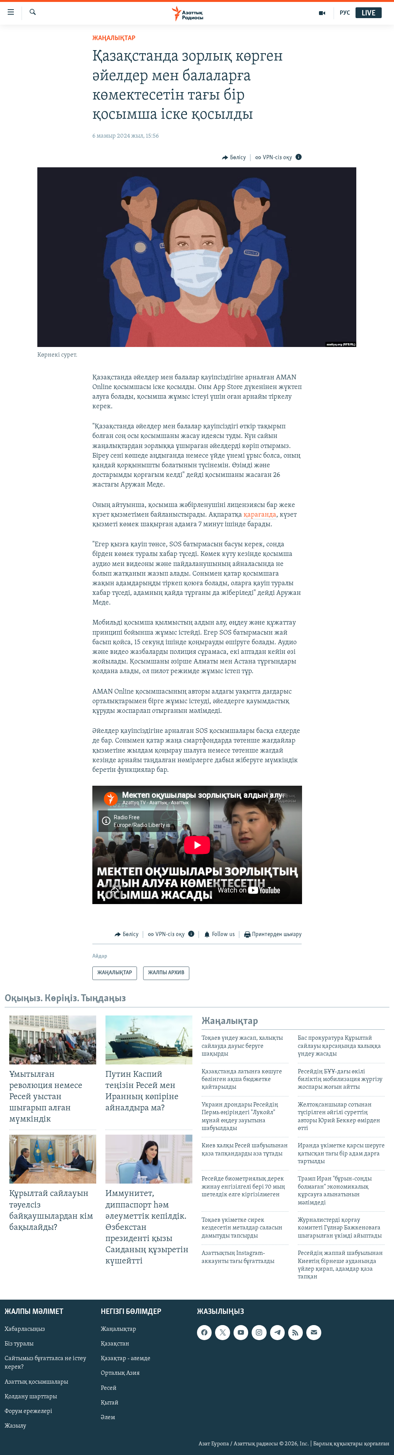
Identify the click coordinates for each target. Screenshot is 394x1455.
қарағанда (260, 515)
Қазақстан (115, 1344)
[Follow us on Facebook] (204, 1332)
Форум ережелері (28, 1411)
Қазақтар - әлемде (125, 1359)
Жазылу (15, 1426)
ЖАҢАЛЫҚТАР (113, 38)
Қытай (110, 1402)
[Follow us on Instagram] (259, 1332)
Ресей (109, 1388)
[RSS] (295, 1332)
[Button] (234, 158)
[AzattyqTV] (322, 13)
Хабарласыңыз (25, 1329)
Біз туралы (19, 1344)
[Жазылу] (313, 1332)
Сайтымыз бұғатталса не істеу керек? (45, 1363)
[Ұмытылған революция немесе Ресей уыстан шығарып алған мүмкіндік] (52, 1039)
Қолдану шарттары (31, 1396)
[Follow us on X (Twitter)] (222, 1332)
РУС (345, 13)
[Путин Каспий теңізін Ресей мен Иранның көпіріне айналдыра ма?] (148, 1039)
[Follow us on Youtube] (241, 1332)
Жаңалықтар (118, 1329)
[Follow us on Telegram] (277, 1332)
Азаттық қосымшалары (36, 1382)
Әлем (108, 1417)
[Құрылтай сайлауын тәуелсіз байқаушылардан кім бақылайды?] (52, 1159)
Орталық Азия (120, 1373)
